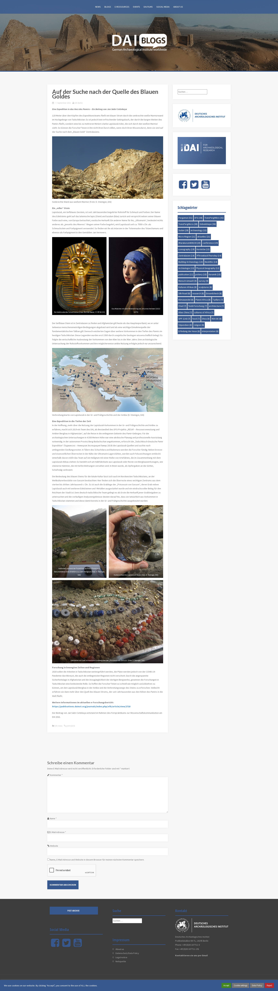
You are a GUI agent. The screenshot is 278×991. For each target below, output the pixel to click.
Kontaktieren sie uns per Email (191, 955)
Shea (206, 318)
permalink (70, 725)
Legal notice (121, 957)
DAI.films (148, 6)
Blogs (107, 6)
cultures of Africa (203, 312)
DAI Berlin (78, 103)
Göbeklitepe (208, 224)
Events (136, 6)
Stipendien (185, 325)
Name (53, 818)
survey (203, 280)
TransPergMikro (214, 217)
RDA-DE (217, 318)
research (198, 293)
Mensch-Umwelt (187, 280)
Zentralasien (186, 255)
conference (210, 242)
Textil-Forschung (197, 306)
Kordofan (203, 249)
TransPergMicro (188, 224)
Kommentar (56, 775)
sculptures (205, 287)
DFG (198, 217)
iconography (186, 249)
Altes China (185, 312)
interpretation (210, 331)
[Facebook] (183, 187)
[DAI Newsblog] (139, 41)
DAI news (58, 725)
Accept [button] (226, 985)
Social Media (163, 6)
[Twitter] (194, 187)
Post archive (73, 910)
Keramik (215, 274)
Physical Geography (207, 268)
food (196, 318)
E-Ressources (122, 6)
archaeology (198, 230)
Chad (182, 306)
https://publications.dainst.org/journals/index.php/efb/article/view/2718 (91, 706)
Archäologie (186, 268)
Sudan (183, 230)
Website (54, 845)
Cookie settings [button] (240, 985)
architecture (216, 306)
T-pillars (218, 299)
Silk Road (184, 293)
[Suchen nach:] (192, 91)
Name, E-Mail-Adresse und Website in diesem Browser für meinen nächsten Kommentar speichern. (97, 859)
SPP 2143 (184, 318)
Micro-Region (186, 236)
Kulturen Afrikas (187, 287)
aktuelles (203, 236)
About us (178, 6)
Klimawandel (185, 299)
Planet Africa (203, 299)
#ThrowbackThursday (209, 255)
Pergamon (185, 217)
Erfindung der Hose (189, 331)
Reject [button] (269, 985)
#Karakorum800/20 (189, 242)
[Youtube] (205, 187)
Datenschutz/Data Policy (127, 953)
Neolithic (211, 261)
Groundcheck (214, 293)
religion (199, 325)
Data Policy (257, 985)
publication (185, 274)
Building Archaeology (190, 261)
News (98, 6)
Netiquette (121, 961)
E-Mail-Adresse (58, 832)
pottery (201, 274)
